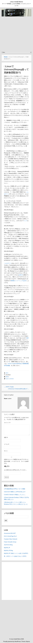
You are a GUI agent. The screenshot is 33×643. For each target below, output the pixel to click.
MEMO (7, 376)
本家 (27, 338)
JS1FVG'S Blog (8, 544)
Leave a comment (10, 378)
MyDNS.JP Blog (8, 550)
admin (7, 373)
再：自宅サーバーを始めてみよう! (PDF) (15, 556)
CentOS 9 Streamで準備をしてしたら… (15, 494)
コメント (7, 422)
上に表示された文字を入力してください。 (15, 470)
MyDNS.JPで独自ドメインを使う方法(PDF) (16, 553)
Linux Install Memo (16, 2)
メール (6, 444)
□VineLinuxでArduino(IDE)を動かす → (18, 388)
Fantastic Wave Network (10, 539)
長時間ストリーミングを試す (19, 280)
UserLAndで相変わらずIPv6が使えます (14, 491)
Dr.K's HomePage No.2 (10, 536)
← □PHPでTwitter (9, 387)
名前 (6, 437)
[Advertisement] (16, 33)
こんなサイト (7, 263)
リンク (25, 220)
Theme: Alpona (25, 641)
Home (5, 57)
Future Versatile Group (10, 542)
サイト (6, 451)
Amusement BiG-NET (10, 533)
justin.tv (21, 275)
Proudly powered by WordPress (12, 641)
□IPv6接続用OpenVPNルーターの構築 (14, 489)
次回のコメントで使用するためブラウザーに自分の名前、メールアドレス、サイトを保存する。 (16, 461)
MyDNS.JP (7, 547)
